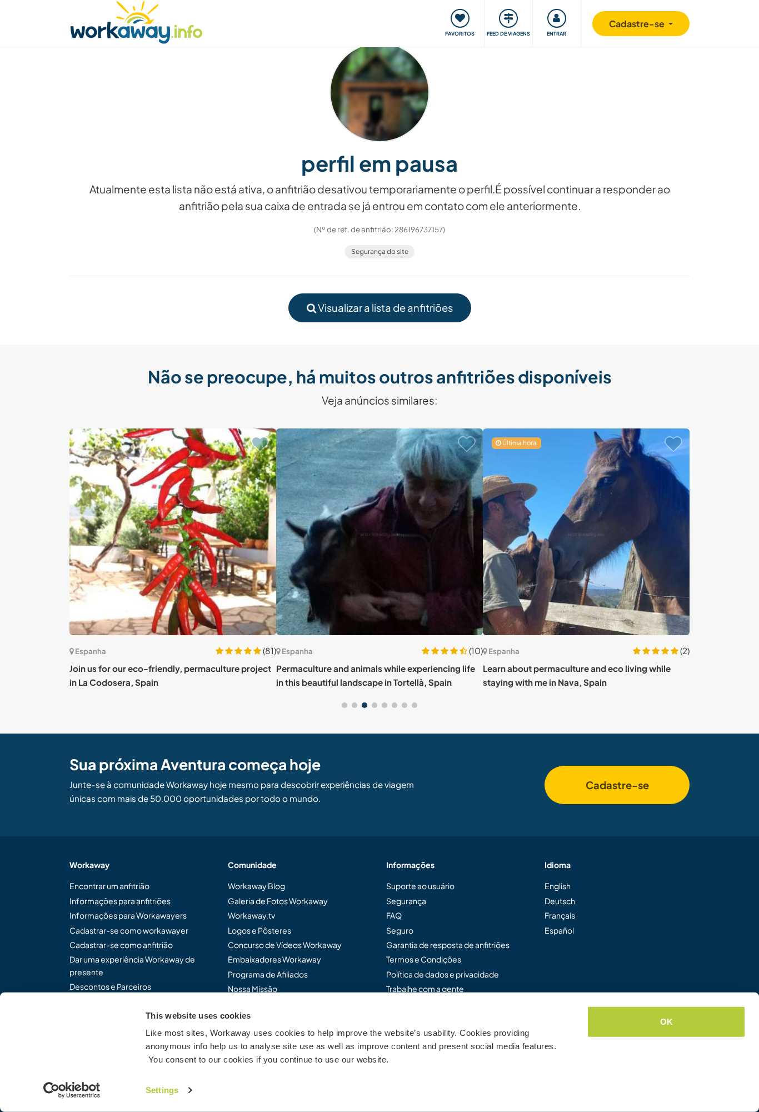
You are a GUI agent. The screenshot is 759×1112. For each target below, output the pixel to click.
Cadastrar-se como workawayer (128, 930)
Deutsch (560, 901)
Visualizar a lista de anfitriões (384, 307)
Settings (162, 1090)
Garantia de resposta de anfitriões (448, 945)
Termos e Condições (423, 959)
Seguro (399, 930)
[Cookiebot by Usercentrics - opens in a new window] (72, 1090)
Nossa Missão (252, 989)
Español (559, 930)
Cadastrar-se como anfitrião (121, 945)
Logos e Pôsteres (259, 930)
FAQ (394, 915)
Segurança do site (379, 251)
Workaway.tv (251, 915)
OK (666, 1021)
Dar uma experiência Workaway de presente (132, 965)
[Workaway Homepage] (136, 21)
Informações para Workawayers (128, 915)
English (558, 886)
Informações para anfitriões (120, 901)
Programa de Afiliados (268, 974)
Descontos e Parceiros (110, 986)
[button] (344, 705)
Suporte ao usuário (420, 886)
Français (560, 915)
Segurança (406, 901)
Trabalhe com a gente (425, 989)
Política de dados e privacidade (442, 974)
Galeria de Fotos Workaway (278, 901)
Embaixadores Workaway (274, 959)
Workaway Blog (256, 886)
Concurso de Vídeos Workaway (285, 945)
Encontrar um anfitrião (109, 886)
